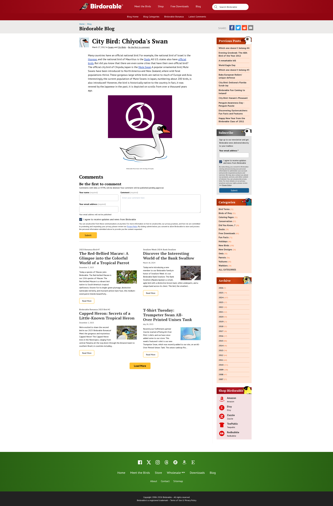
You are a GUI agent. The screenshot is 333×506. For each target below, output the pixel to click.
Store (158, 473)
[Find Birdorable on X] (149, 462)
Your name (88, 192)
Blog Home (132, 16)
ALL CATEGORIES (227, 269)
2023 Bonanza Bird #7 (89, 249)
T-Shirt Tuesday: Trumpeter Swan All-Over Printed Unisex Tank (167, 315)
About (153, 481)
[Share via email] (250, 27)
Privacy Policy (132, 226)
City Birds (122, 47)
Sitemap (178, 481)
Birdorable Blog (96, 28)
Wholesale (176, 473)
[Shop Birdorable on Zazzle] (175, 462)
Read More (86, 301)
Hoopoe (92, 59)
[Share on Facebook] (232, 27)
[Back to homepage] (107, 6)
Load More (140, 366)
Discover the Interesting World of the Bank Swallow (168, 256)
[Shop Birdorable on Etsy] (193, 462)
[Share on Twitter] (238, 27)
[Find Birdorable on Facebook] (140, 462)
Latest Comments (197, 16)
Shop (161, 6)
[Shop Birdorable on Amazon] (184, 462)
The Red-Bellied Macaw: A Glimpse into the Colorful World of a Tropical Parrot (104, 258)
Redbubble (233, 432)
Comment (129, 192)
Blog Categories (151, 16)
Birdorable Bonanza (174, 16)
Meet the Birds (142, 6)
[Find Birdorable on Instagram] (158, 462)
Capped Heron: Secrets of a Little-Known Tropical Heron (107, 316)
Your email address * (229, 150)
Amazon (231, 398)
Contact (165, 481)
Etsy (229, 406)
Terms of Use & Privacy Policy (183, 500)
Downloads (180, 6)
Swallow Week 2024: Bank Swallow (159, 249)
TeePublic (232, 423)
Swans (111, 47)
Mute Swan (144, 67)
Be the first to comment (139, 47)
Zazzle (231, 415)
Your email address (92, 204)
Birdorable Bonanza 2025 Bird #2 (94, 309)
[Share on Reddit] (244, 27)
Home (82, 24)
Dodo (147, 59)
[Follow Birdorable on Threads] (166, 462)
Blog (198, 6)
